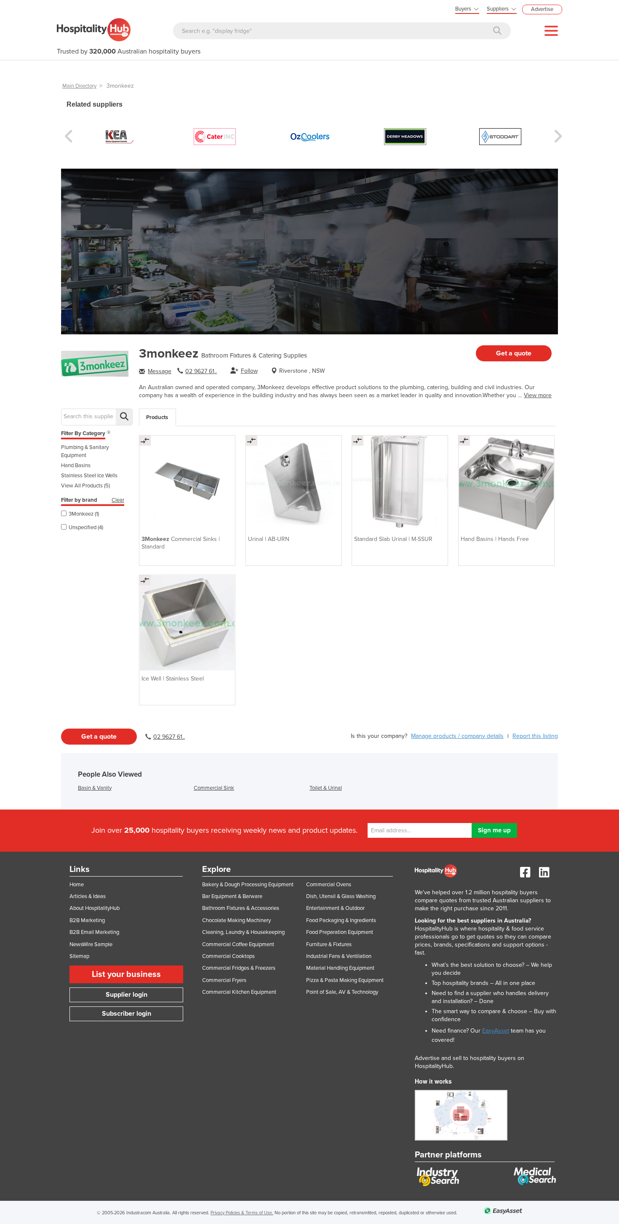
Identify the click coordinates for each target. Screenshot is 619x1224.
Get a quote (513, 353)
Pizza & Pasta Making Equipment (345, 980)
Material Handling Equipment (340, 968)
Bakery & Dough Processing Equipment (247, 884)
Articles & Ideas (87, 896)
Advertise (542, 9)
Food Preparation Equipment (339, 932)
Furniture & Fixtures (329, 944)
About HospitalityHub (94, 908)
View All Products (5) (85, 485)
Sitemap (79, 956)
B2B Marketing (87, 920)
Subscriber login (126, 1013)
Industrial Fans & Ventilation (338, 956)
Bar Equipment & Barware (232, 896)
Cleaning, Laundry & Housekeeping (243, 932)
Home (76, 884)
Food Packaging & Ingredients (341, 920)
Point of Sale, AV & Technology (342, 992)
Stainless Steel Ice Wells (89, 475)
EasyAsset (495, 1030)
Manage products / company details (457, 736)
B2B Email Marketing (94, 932)
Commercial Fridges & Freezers (238, 968)
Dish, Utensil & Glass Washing (341, 896)
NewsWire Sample (90, 944)
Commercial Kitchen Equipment (239, 992)
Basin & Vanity (95, 788)
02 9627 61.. (201, 371)
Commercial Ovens (328, 884)
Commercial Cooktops (228, 956)
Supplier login (126, 994)
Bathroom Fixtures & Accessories (240, 908)
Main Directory (79, 86)
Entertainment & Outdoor (335, 908)
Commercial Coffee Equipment (238, 944)
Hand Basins (76, 465)
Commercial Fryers (224, 980)
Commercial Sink (214, 788)
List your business (126, 974)
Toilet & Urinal (326, 788)
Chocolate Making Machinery (236, 920)
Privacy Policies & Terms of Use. (242, 1213)
